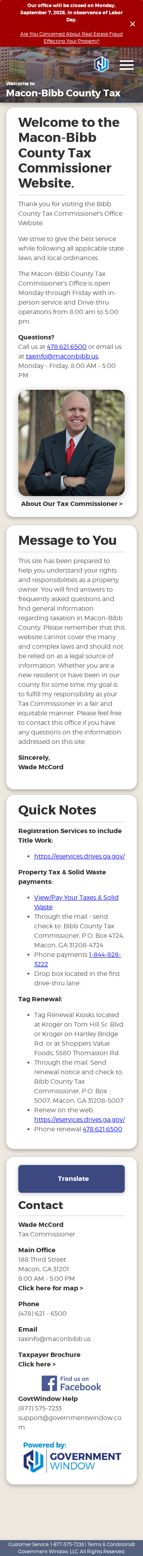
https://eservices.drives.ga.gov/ (79, 856)
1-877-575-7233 (67, 1544)
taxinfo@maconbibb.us (62, 356)
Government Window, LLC (48, 1551)
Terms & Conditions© (111, 1544)
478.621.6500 (67, 347)
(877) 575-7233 (40, 1408)
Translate (73, 1179)
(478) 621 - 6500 (42, 1313)
